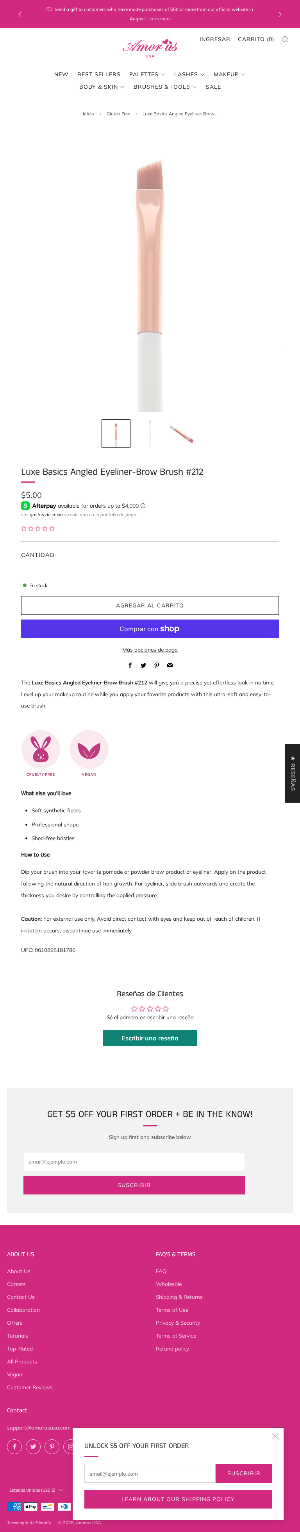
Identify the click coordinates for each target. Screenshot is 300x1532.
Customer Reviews (30, 1387)
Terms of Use (172, 1309)
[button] (38, 528)
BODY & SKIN (98, 86)
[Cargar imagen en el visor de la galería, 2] (150, 433)
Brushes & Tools (162, 86)
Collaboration (23, 1309)
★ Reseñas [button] (292, 773)
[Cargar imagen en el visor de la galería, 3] (184, 433)
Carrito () (256, 39)
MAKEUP (226, 74)
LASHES (186, 74)
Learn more (159, 19)
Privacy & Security (178, 1322)
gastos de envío (46, 514)
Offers (15, 1322)
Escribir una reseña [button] (150, 1038)
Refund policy (172, 1348)
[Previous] (20, 14)
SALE (213, 86)
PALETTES (144, 74)
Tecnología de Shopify (29, 1522)
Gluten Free (118, 114)
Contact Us (21, 1296)
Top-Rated (20, 1348)
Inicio (88, 114)
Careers (16, 1284)
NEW (61, 74)
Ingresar (215, 39)
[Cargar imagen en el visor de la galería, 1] (116, 433)
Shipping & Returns (179, 1296)
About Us (18, 1271)
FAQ (161, 1271)
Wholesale (169, 1284)
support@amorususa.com (39, 1427)
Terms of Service (176, 1335)
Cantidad (38, 555)
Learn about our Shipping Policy (178, 1499)
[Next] (280, 14)
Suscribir (244, 1473)
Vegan (14, 1374)
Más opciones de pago (150, 649)
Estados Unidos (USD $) (32, 1490)
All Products (22, 1361)
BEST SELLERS (99, 74)
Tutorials (17, 1335)
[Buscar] (285, 39)
